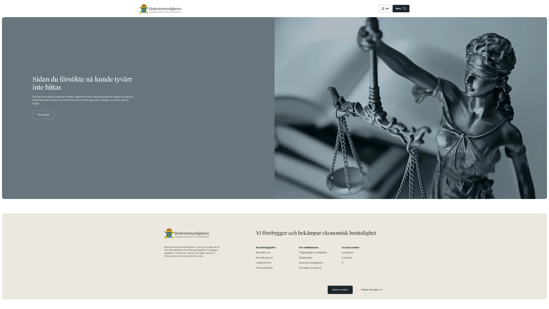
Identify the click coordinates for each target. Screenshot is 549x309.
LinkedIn (347, 257)
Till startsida (43, 115)
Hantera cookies (340, 290)
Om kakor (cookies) (310, 267)
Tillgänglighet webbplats (313, 252)
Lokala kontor (264, 262)
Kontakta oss (263, 252)
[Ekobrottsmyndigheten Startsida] (186, 233)
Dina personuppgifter (311, 262)
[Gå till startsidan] (160, 8)
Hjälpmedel (305, 257)
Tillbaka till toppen (370, 290)
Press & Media (264, 267)
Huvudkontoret (264, 257)
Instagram (348, 252)
